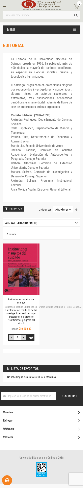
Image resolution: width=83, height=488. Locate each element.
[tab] (41, 223)
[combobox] (41, 15)
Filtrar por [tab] (15, 208)
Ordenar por (45, 209)
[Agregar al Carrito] (30, 337)
